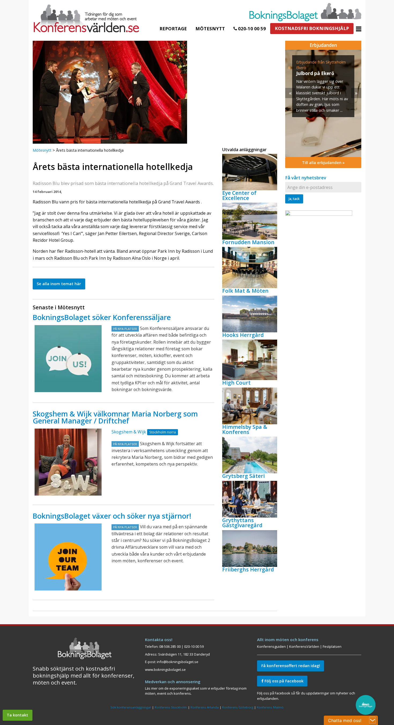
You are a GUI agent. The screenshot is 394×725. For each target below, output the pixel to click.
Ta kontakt (17, 714)
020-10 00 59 (251, 28)
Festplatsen (332, 646)
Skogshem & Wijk (128, 432)
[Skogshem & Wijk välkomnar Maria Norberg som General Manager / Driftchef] (68, 462)
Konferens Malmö (270, 707)
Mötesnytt (210, 28)
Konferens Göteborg (237, 707)
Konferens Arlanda (205, 707)
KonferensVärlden (304, 646)
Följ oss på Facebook (283, 680)
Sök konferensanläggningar (130, 707)
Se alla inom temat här (59, 283)
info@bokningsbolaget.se (177, 661)
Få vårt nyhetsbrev (305, 177)
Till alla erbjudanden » (323, 162)
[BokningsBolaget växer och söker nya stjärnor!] (68, 556)
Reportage (173, 28)
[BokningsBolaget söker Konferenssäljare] (68, 358)
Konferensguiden (271, 646)
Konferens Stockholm (171, 707)
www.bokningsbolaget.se (165, 669)
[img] (323, 103)
